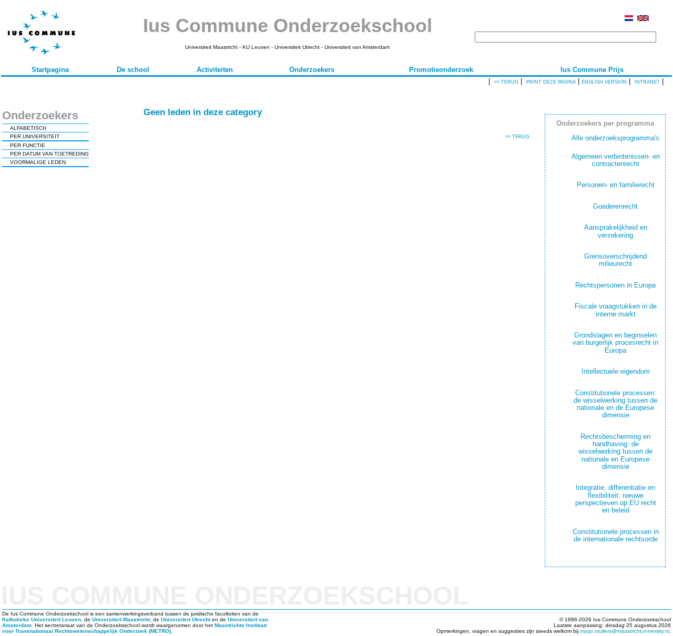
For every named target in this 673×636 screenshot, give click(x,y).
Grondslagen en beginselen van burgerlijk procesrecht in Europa (615, 342)
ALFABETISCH (28, 128)
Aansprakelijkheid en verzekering (615, 231)
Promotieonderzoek (441, 70)
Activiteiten (215, 70)
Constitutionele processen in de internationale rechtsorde (616, 535)
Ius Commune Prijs (592, 70)
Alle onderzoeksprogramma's (615, 138)
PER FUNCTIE (27, 145)
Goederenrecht (615, 206)
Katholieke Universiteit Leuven (41, 619)
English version (604, 82)
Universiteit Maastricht (121, 619)
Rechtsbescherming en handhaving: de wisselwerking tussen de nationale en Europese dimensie (615, 451)
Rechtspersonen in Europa (615, 285)
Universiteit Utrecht (185, 619)
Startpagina (50, 70)
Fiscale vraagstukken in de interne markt (616, 309)
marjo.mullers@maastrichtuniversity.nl (624, 631)
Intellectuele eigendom (616, 371)
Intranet (647, 82)
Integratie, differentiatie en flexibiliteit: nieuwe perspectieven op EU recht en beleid (615, 499)
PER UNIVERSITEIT (34, 136)
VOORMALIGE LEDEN (38, 162)
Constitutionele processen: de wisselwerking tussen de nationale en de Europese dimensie (615, 404)
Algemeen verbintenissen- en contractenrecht (616, 160)
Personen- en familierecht (616, 185)
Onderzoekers (311, 70)
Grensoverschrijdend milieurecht (615, 260)
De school (133, 70)
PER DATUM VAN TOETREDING (49, 154)
